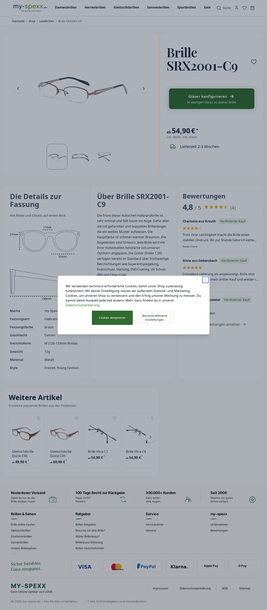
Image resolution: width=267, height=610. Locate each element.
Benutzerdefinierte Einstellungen (154, 318)
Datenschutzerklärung (82, 305)
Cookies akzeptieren (112, 318)
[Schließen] (205, 279)
